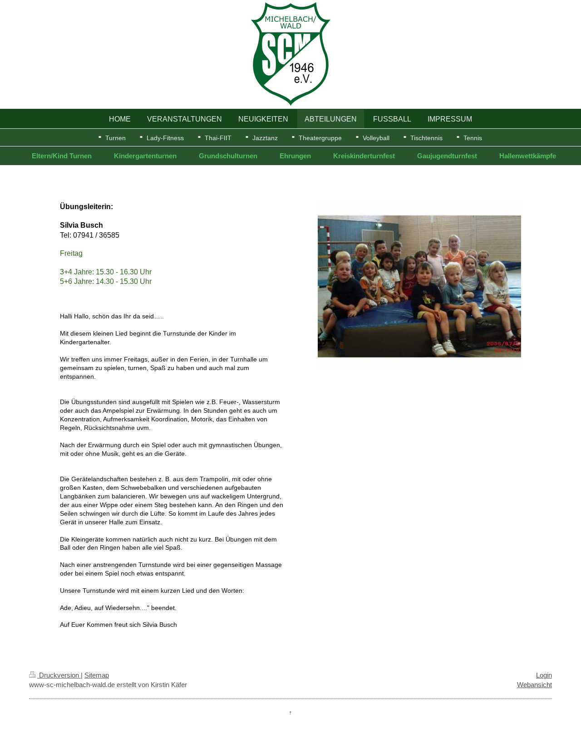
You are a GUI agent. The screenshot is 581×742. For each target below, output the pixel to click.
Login (544, 675)
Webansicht (534, 684)
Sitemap (96, 675)
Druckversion (59, 675)
